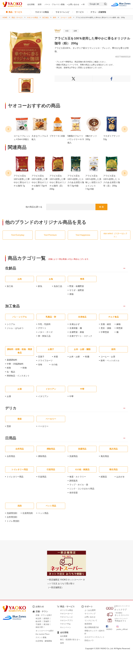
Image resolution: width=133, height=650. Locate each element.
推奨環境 (88, 624)
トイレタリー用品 (15, 477)
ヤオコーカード (66, 614)
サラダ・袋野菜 (76, 290)
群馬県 (46, 618)
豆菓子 (41, 357)
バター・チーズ (45, 332)
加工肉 (10, 286)
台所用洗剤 (12, 517)
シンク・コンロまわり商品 (81, 489)
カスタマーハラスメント (95, 637)
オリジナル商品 (66, 610)
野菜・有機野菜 (76, 286)
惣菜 (9, 426)
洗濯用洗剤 (12, 513)
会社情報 (31, 4)
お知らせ (40, 606)
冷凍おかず (74, 324)
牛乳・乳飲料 (44, 324)
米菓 (56, 357)
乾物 (24, 368)
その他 (54, 364)
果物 (71, 294)
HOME (5, 17)
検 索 (101, 207)
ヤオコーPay (65, 624)
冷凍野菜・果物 (76, 332)
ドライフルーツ (45, 360)
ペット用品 (43, 513)
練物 (118, 324)
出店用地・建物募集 (44, 641)
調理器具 (73, 481)
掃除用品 (42, 456)
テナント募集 (41, 637)
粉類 (9, 368)
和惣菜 (119, 328)
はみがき (120, 477)
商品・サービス (17, 17)
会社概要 (63, 636)
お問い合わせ (73, 4)
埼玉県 (38, 618)
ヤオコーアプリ (66, 620)
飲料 (54, 17)
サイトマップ (90, 614)
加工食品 (45, 17)
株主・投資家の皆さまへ (70, 639)
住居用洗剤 (27, 513)
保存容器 (73, 493)
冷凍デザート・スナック (80, 336)
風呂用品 (105, 456)
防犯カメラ (89, 640)
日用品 (10, 438)
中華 (71, 396)
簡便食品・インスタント (18, 376)
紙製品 (104, 477)
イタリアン (43, 396)
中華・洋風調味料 (15, 364)
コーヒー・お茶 (66, 17)
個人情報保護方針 (92, 627)
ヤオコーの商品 (42, 12)
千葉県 (38, 624)
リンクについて (91, 620)
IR (84, 4)
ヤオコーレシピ (62, 12)
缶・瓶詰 (11, 372)
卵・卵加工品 (44, 336)
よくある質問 (90, 610)
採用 (39, 4)
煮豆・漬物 (106, 328)
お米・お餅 (74, 357)
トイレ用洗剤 (13, 521)
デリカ (10, 408)
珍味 (40, 364)
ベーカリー (43, 426)
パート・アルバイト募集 (55, 4)
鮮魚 (40, 286)
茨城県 (46, 621)
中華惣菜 (105, 332)
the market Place (42, 634)
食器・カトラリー (77, 477)
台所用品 (11, 456)
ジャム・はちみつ (15, 328)
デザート (42, 328)
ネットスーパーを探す (45, 631)
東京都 (46, 624)
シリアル (11, 324)
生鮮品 (10, 268)
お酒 (9, 396)
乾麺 (87, 357)
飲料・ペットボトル (110, 360)
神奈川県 (39, 627)
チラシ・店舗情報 (98, 12)
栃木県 (38, 621)
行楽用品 (42, 477)
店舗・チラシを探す (44, 615)
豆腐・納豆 (106, 324)
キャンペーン (65, 627)
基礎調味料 (12, 360)
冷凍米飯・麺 (75, 328)
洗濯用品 (73, 456)
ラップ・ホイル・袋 (78, 485)
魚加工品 (58, 286)
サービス (80, 12)
